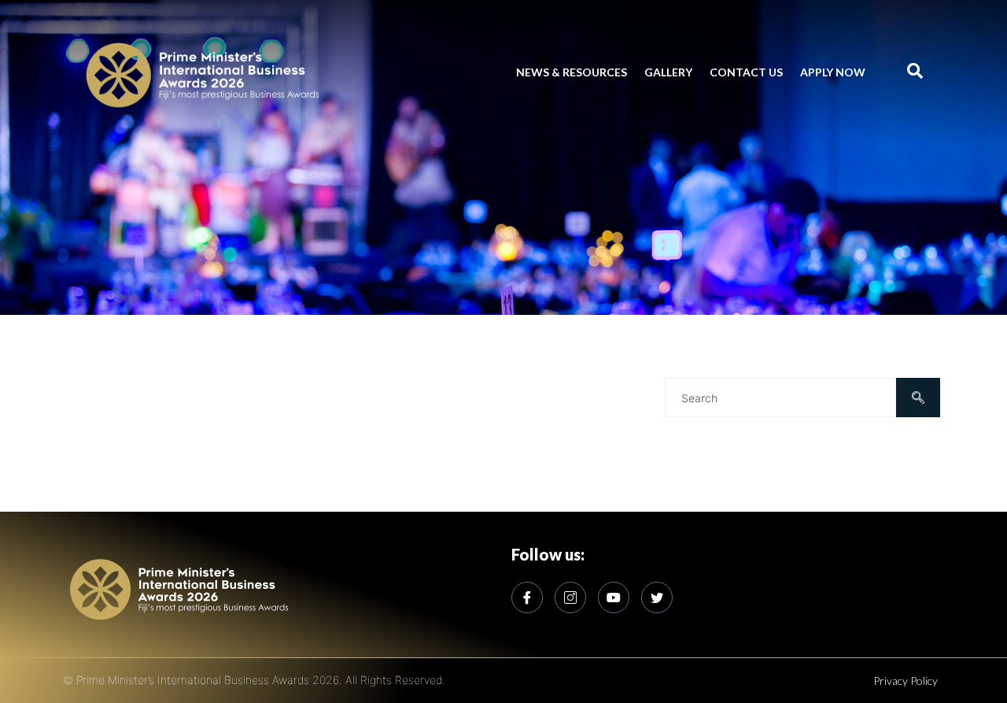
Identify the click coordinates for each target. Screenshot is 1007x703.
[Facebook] (527, 597)
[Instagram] (570, 597)
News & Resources (571, 72)
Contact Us (746, 72)
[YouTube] (613, 597)
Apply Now (832, 72)
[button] (914, 72)
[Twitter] (657, 597)
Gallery (668, 72)
